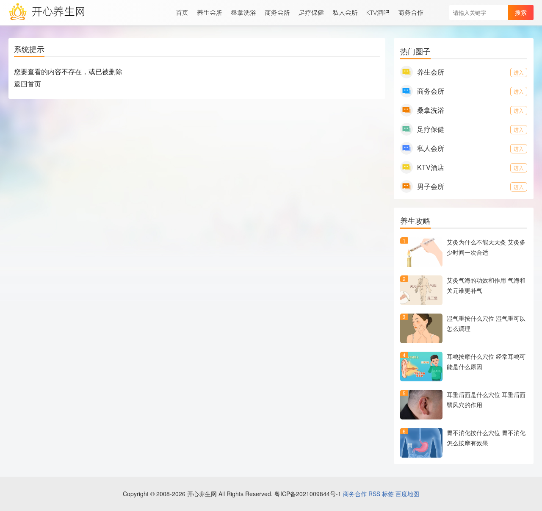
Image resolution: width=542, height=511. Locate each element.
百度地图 (407, 493)
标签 (388, 493)
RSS (374, 493)
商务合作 (355, 493)
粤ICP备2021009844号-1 (307, 493)
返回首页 (27, 84)
